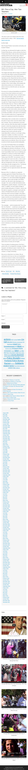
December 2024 (6, 425)
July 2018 (5, 478)
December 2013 (6, 562)
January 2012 (6, 599)
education (9, 342)
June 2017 (5, 495)
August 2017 (5, 492)
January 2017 (6, 503)
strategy (6, 366)
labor (17, 351)
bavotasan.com (21, 768)
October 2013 (6, 565)
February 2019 (6, 467)
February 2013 (6, 578)
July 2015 (5, 532)
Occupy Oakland (7, 356)
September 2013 (6, 567)
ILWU (23, 346)
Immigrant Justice (8, 348)
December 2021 (6, 436)
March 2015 (5, 538)
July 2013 (5, 570)
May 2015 (5, 535)
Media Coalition (21, 352)
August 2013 (5, 568)
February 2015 (6, 540)
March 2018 (5, 482)
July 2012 (5, 589)
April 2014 (5, 556)
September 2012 (6, 586)
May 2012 (5, 592)
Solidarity (19, 363)
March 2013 (5, 576)
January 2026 (6, 417)
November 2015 (6, 525)
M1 (13, 271)
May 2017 (5, 497)
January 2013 (6, 579)
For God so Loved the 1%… (14, 635)
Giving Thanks (11, 400)
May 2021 (5, 441)
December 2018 (6, 470)
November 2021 (6, 438)
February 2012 (6, 597)
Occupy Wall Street (15, 356)
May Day (18, 271)
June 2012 (5, 591)
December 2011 (6, 600)
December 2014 (6, 543)
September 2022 (6, 433)
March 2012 (5, 595)
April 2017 (5, 498)
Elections (15, 342)
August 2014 (5, 549)
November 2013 (6, 564)
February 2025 (6, 422)
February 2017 (6, 502)
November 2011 (6, 602)
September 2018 (6, 475)
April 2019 (5, 465)
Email (3, 319)
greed (15, 344)
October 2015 (6, 527)
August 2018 (5, 476)
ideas (19, 346)
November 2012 (6, 583)
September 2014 (6, 548)
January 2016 (6, 522)
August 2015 (5, 530)
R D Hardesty (6, 386)
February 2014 (6, 559)
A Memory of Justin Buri (14, 380)
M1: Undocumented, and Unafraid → (19, 280)
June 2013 (5, 572)
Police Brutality (5, 273)
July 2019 (5, 462)
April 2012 (5, 594)
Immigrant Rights (17, 348)
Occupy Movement (17, 354)
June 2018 (5, 479)
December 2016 (6, 505)
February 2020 (6, 454)
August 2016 (5, 511)
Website (3, 323)
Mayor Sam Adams (10, 352)
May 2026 (5, 414)
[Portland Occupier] (14, 4)
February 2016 (6, 521)
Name (3, 316)
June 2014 (5, 552)
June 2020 (5, 451)
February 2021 (6, 446)
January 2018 (6, 486)
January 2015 (6, 541)
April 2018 (5, 481)
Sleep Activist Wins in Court (14, 399)
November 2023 (6, 430)
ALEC (12, 339)
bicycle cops (8, 271)
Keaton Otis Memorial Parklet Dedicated (16, 384)
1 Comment (9, 13)
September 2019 (6, 460)
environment (19, 342)
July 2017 (5, 494)
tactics (11, 366)
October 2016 (6, 508)
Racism (7, 363)
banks (19, 339)
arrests (15, 339)
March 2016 (5, 519)
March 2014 (5, 557)
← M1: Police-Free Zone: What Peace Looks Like (6, 281)
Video (14, 368)
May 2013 (5, 573)
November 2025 (6, 419)
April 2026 (5, 416)
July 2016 (5, 513)
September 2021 (6, 440)
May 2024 (5, 428)
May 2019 (5, 463)
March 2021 (5, 444)
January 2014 (6, 560)
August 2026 (5, 413)
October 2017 (6, 489)
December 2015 (6, 524)
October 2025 (6, 420)
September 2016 (6, 509)
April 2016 (5, 517)
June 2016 (5, 514)
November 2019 (6, 457)
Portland (23, 358)
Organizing (22, 356)
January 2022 (6, 435)
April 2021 (5, 443)
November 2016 (6, 506)
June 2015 (5, 533)
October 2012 (6, 584)
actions (7, 339)
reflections (13, 363)
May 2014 (5, 554)
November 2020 (6, 447)
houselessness (9, 346)
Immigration (7, 351)
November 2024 (6, 427)
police (5, 358)
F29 (23, 342)
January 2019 (6, 468)
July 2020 (5, 449)
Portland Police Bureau (15, 273)
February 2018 (6, 484)
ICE (16, 346)
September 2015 (6, 529)
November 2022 (6, 432)
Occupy (9, 354)
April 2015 (5, 537)
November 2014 (6, 545)
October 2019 (6, 459)
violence (18, 368)
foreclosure (10, 344)
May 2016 (5, 516)
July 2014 (5, 551)
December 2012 (6, 581)
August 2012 (5, 587)
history (19, 344)
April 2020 (5, 452)
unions (10, 368)
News (5, 354)
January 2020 (6, 455)
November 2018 (6, 471)
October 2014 (6, 546)
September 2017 (6, 490)
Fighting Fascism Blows (12, 383)
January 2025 (6, 424)
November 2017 (6, 487)
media (17, 352)
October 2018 (6, 473)
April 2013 (5, 575)
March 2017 (5, 500)
